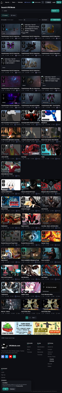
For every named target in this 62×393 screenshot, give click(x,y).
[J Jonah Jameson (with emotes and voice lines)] (31, 135)
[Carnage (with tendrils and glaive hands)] (31, 117)
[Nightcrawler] (31, 221)
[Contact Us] (14, 356)
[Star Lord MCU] (51, 255)
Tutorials (20, 2)
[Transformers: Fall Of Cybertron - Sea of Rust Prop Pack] (31, 65)
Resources (40, 352)
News (39, 349)
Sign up (59, 2)
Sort (40, 19)
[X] (6, 356)
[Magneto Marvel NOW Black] (51, 187)
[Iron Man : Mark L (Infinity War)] (51, 221)
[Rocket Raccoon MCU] (31, 238)
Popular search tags (9, 338)
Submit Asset (56, 19)
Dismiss (12, 389)
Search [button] (7, 2)
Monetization (40, 347)
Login (53, 2)
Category (21, 19)
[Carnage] (31, 152)
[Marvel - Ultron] (11, 306)
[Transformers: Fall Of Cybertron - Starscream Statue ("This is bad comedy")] (11, 65)
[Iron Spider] (51, 272)
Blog (28, 349)
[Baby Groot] (11, 255)
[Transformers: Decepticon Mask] (31, 100)
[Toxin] (51, 152)
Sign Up (3, 375)
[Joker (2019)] (11, 152)
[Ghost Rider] (11, 204)
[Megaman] (51, 117)
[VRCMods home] (1, 2)
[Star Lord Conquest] (11, 272)
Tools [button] (13, 2)
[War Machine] (31, 272)
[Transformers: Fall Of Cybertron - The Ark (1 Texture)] (51, 48)
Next (33, 317)
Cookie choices (51, 360)
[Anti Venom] (51, 204)
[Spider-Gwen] (31, 289)
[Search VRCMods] (42, 2)
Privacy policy (19, 386)
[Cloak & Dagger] (31, 204)
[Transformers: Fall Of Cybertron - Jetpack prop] (11, 48)
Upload (49, 2)
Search (29, 347)
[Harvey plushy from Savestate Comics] (11, 117)
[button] (51, 287)
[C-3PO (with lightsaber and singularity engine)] (11, 135)
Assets (6, 15)
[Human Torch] (51, 238)
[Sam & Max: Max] (31, 306)
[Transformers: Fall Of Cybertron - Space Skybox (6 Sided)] (11, 83)
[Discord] (2, 356)
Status (49, 366)
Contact (50, 349)
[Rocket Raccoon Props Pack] (11, 238)
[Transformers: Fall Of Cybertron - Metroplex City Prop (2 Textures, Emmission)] (31, 48)
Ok (5, 389)
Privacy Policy (51, 356)
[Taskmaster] (11, 289)
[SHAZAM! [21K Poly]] (11, 169)
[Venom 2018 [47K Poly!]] (31, 187)
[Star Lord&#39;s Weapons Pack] (31, 255)
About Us (50, 347)
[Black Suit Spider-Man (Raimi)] (51, 135)
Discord (28, 2)
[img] (31, 328)
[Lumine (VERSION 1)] (11, 187)
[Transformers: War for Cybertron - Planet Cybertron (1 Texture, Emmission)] (31, 83)
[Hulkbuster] (11, 221)
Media (14, 15)
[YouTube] (10, 356)
